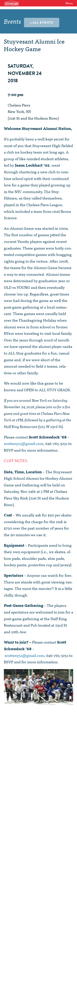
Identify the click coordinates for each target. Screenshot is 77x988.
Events (12, 21)
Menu (69, 3)
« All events (41, 22)
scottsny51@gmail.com (23, 443)
